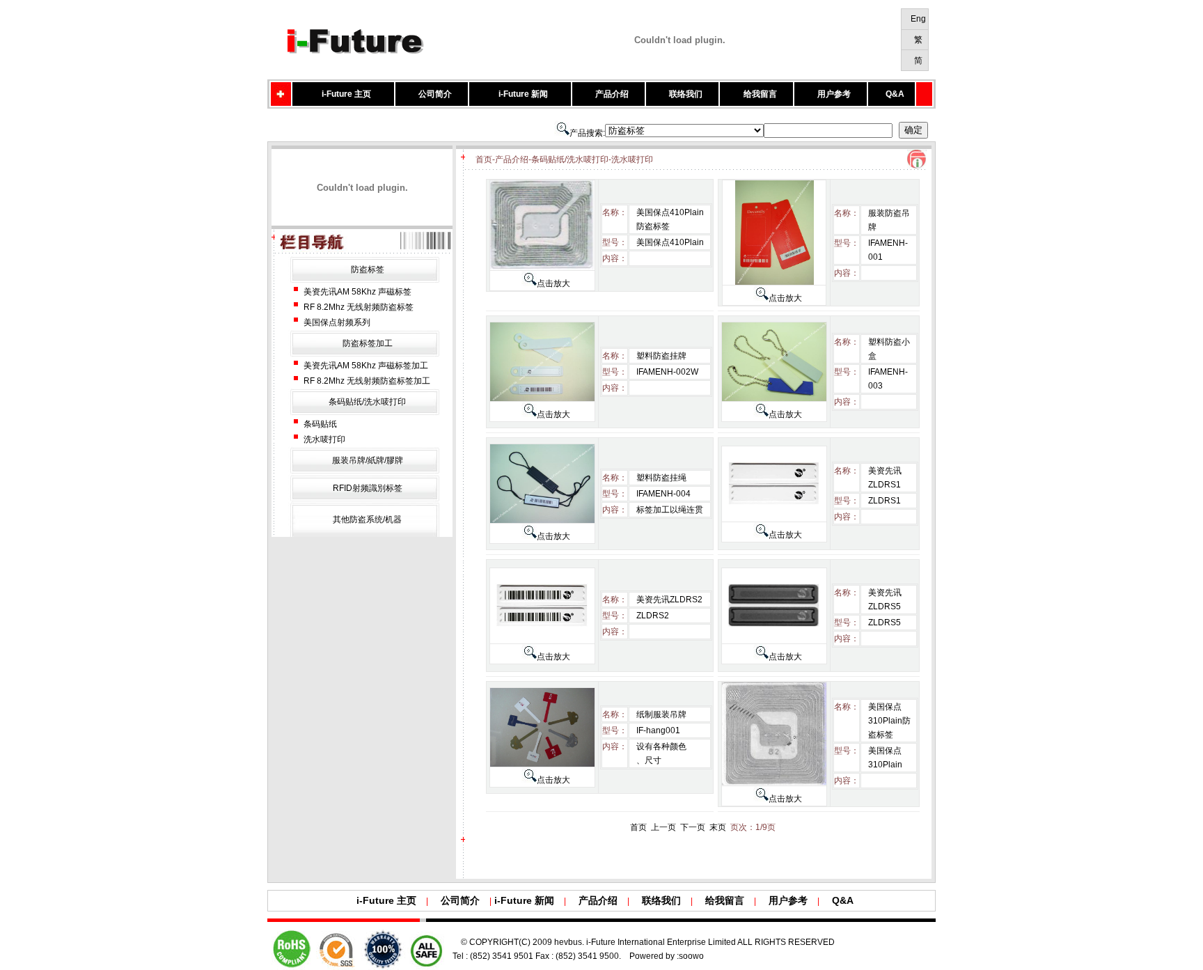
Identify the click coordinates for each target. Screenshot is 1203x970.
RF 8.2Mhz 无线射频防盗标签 (359, 307)
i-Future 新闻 (523, 94)
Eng (918, 19)
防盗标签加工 (368, 343)
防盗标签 (367, 269)
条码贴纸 (320, 424)
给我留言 (760, 94)
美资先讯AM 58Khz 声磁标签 (357, 292)
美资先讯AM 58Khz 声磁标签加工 (366, 365)
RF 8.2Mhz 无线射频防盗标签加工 (367, 381)
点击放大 (553, 283)
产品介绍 (612, 94)
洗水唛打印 (324, 439)
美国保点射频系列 (337, 322)
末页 (717, 827)
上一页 (663, 827)
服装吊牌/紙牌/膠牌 (367, 460)
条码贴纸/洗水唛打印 (367, 402)
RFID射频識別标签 (367, 488)
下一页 (692, 827)
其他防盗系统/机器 (367, 519)
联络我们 (685, 94)
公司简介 (435, 94)
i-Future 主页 (346, 94)
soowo (691, 956)
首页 (638, 827)
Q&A (895, 94)
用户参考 (834, 94)
